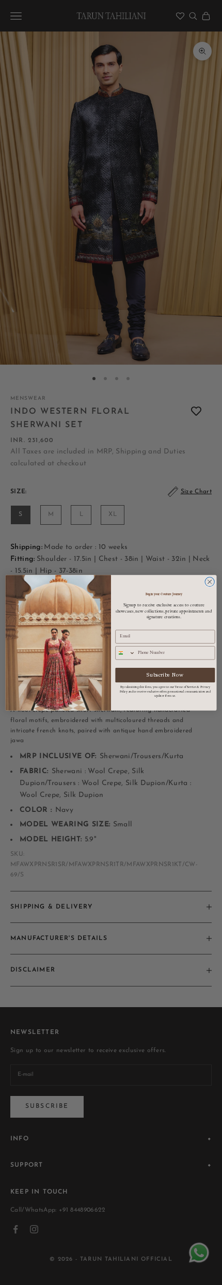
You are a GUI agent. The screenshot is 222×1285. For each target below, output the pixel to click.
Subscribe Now (165, 674)
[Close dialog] (209, 581)
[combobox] (125, 652)
